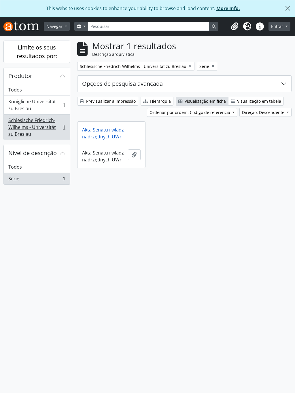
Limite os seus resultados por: (37, 51)
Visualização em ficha (205, 101)
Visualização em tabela (258, 101)
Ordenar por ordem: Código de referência (190, 112)
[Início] (23, 26)
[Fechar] (288, 8)
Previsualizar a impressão (110, 101)
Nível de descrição (32, 153)
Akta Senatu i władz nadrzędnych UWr (103, 133)
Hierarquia (160, 101)
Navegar (55, 26)
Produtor (20, 76)
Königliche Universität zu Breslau (36, 105)
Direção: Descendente (263, 112)
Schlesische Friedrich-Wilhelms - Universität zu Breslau (36, 127)
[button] (234, 26)
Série (36, 179)
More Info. (228, 8)
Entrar (277, 26)
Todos (15, 90)
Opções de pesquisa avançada (122, 83)
